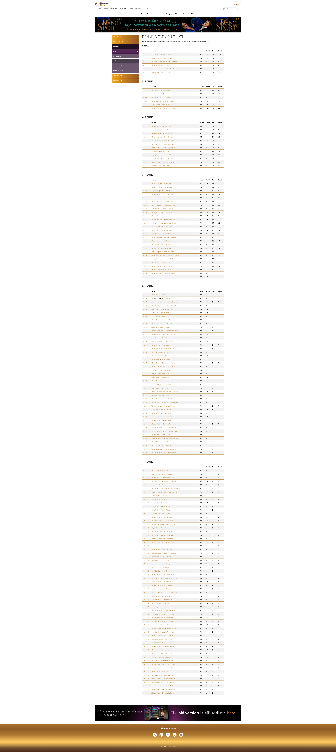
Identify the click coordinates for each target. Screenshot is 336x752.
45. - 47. (145, 255)
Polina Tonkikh (165, 528)
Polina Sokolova (167, 374)
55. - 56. (145, 305)
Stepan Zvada (155, 528)
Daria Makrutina (169, 542)
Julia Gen (164, 496)
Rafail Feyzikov (156, 234)
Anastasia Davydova (167, 377)
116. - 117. (146, 539)
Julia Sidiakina (166, 97)
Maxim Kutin (155, 650)
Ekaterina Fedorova (168, 693)
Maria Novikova (171, 524)
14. (144, 130)
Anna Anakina (165, 72)
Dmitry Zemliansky (157, 689)
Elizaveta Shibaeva (166, 183)
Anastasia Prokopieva (169, 481)
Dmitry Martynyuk (156, 449)
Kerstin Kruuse (168, 137)
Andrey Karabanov (157, 686)
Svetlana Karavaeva (169, 162)
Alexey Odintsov (156, 442)
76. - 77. (145, 381)
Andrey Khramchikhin (158, 302)
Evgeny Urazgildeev (157, 191)
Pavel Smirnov (155, 564)
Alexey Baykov (155, 295)
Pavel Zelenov (155, 625)
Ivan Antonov (155, 506)
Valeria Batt (165, 395)
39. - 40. (145, 234)
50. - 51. (145, 273)
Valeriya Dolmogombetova (170, 255)
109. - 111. (146, 513)
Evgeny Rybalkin (156, 682)
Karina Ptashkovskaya (170, 492)
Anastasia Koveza (166, 262)
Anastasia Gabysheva (170, 334)
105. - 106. (146, 499)
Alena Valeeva (167, 94)
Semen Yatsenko (156, 133)
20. (144, 151)
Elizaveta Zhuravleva (171, 438)
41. (144, 241)
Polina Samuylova (167, 564)
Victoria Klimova (167, 435)
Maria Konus (165, 388)
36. (144, 223)
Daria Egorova (166, 557)
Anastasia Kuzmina (172, 302)
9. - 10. (145, 97)
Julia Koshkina (164, 560)
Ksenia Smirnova (166, 503)
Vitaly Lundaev (156, 374)
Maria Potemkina (169, 144)
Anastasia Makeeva (170, 259)
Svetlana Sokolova (169, 366)
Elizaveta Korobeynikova (168, 223)
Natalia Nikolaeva (168, 539)
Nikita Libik (154, 657)
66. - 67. (145, 345)
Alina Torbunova (169, 273)
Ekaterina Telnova (167, 295)
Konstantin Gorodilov (157, 69)
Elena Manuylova (167, 126)
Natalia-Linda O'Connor (170, 392)
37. (144, 226)
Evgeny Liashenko (157, 639)
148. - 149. (146, 653)
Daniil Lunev (155, 158)
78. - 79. (145, 388)
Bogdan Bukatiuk (156, 492)
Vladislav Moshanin (157, 248)
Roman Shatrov (156, 108)
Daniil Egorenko (156, 338)
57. (144, 313)
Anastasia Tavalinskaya (170, 592)
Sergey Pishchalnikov (158, 485)
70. (144, 359)
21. (144, 155)
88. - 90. (145, 424)
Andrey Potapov (156, 585)
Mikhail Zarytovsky (157, 675)
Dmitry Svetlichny (156, 101)
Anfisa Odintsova (167, 442)
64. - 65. (145, 338)
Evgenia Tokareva (165, 510)
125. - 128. (146, 571)
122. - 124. (146, 560)
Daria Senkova (167, 607)
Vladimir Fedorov (156, 323)
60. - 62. (145, 323)
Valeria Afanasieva (170, 277)
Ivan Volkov (155, 370)
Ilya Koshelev (155, 513)
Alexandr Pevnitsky (157, 219)
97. (144, 470)
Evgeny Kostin (155, 496)
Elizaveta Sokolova (170, 356)
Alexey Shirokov (156, 399)
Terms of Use (165, 742)
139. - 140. (146, 621)
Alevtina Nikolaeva (167, 549)
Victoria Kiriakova (169, 406)
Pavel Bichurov (156, 130)
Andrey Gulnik (155, 298)
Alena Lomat (169, 194)
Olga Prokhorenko (167, 341)
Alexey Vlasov (155, 241)
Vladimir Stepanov (157, 542)
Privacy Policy (174, 742)
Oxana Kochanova (165, 316)
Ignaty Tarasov (156, 567)
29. (144, 198)
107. (144, 506)
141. (144, 628)
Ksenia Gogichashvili (170, 219)
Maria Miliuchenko (168, 338)
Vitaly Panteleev (156, 553)
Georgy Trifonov (156, 105)
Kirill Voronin (155, 90)
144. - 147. (146, 639)
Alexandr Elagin (156, 97)
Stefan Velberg (155, 230)
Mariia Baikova (165, 506)
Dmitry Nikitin (155, 270)
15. (144, 133)
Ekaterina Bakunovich (170, 578)
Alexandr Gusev (156, 693)
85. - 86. (145, 413)
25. (144, 183)
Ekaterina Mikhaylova (166, 309)
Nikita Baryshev (156, 643)
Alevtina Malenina (168, 201)
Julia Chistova (168, 639)
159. (144, 693)
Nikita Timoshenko (157, 226)
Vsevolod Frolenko (157, 578)
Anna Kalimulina (167, 600)
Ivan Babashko (156, 600)
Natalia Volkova (169, 621)
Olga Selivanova (168, 635)
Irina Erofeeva (165, 603)
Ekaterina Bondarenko (169, 553)
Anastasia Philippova (167, 632)
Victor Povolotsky (156, 334)
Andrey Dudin (155, 420)
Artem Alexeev (155, 413)
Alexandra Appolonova (169, 646)
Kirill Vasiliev (155, 661)
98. (144, 474)
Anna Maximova (166, 270)
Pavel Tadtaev (155, 503)
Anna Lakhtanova (169, 689)
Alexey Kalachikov (157, 445)
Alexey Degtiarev (156, 320)
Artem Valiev (155, 327)
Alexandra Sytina (167, 155)
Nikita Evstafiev (156, 140)
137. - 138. (146, 614)
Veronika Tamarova (166, 313)
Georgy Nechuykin (157, 259)
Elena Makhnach (167, 571)
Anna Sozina (168, 191)
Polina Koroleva (167, 585)
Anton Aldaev (155, 65)
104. (144, 496)
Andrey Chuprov (156, 646)
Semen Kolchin (156, 589)
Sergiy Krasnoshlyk (157, 205)
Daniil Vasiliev (155, 618)
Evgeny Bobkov (156, 395)
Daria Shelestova (168, 101)
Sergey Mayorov (156, 435)
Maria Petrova (168, 226)
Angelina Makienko (165, 409)
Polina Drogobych (166, 474)
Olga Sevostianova (166, 650)
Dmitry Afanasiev (156, 94)
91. (144, 435)
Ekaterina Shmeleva (167, 618)
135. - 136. (146, 607)
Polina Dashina (168, 521)
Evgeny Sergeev (156, 341)
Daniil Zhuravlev (156, 582)
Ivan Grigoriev (155, 614)
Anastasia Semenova (167, 614)
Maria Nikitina (164, 470)
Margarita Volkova (169, 686)
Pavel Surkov (155, 417)
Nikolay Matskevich (157, 427)
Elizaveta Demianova (167, 574)
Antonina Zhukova (165, 151)
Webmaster (181, 742)
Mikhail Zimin (155, 262)
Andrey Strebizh (156, 126)
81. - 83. (145, 399)
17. (144, 140)
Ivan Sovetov (155, 223)
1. (143, 54)
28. (144, 194)
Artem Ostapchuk (156, 366)
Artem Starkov (155, 212)
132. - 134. (146, 596)
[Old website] (168, 713)
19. (144, 148)
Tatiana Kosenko (165, 90)
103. (144, 492)
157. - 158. (146, 686)
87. (144, 420)
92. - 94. (145, 438)
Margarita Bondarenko (169, 198)
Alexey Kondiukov (156, 381)
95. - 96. (145, 449)
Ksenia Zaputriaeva (169, 148)
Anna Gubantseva (166, 244)
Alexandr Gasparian (157, 664)
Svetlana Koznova (166, 359)
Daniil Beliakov (156, 571)
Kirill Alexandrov (156, 305)
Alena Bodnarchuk (168, 399)
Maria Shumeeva (165, 370)
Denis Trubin (155, 470)
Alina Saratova (167, 517)
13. (144, 126)
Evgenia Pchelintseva (169, 682)
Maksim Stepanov (157, 137)
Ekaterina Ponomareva (168, 625)
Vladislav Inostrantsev (158, 62)
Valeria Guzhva (169, 352)
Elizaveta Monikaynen (169, 363)
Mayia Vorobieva (171, 485)
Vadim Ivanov (155, 603)
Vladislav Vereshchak (158, 524)
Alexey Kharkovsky (157, 352)
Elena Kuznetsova (170, 427)
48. (144, 266)
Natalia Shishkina (168, 582)
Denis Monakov (156, 557)
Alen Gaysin (155, 309)
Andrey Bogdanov (156, 348)
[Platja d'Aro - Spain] (168, 24)
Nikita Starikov (155, 499)
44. (144, 252)
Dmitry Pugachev (156, 58)
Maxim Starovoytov (157, 356)
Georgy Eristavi (156, 668)
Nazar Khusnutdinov (157, 438)
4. (143, 65)
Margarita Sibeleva (168, 643)
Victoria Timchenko (169, 679)
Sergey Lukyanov (156, 478)
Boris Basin (154, 313)
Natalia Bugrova (169, 531)
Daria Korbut (165, 345)
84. (144, 409)
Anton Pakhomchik (157, 237)
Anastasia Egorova (168, 384)
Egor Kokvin (155, 316)
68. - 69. (145, 352)
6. (143, 72)
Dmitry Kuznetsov (156, 635)
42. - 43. (145, 244)
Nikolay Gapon (156, 431)
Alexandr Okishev (156, 539)
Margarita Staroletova (168, 234)
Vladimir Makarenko (157, 653)
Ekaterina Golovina (167, 209)
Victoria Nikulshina (166, 158)
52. (144, 295)
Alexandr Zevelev (156, 148)
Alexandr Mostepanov (158, 628)
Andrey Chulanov (156, 517)
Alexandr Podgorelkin (158, 331)
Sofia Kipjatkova (167, 230)
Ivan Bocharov (155, 209)
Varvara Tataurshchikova (169, 431)
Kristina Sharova (166, 241)
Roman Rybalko (156, 166)
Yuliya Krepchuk (171, 69)
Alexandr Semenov (157, 531)
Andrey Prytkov (156, 198)
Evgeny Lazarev (156, 155)
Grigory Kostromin (157, 621)
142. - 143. (146, 632)
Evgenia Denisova (167, 266)
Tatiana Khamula (167, 668)
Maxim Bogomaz (156, 453)
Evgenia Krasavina (166, 420)
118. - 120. (146, 546)
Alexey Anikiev (155, 474)
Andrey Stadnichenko (157, 194)
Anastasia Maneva (167, 413)
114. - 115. (146, 531)
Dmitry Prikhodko (156, 187)
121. (144, 557)
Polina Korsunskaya (170, 449)
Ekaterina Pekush (169, 610)
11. (144, 105)
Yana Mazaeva (167, 166)
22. (144, 158)
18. (144, 144)
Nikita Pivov (155, 151)
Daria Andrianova (169, 252)
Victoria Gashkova (169, 381)
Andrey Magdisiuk (157, 252)
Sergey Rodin (155, 377)
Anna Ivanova (167, 187)
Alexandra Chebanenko (171, 402)
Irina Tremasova (168, 323)
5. (143, 69)
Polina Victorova (165, 327)
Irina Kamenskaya (168, 478)
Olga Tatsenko (169, 653)
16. (144, 137)
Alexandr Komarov (157, 610)
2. (143, 58)
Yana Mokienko (166, 298)
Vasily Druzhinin (156, 384)
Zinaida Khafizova (166, 417)
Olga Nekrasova (171, 628)
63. (144, 334)
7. (143, 90)
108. (144, 510)
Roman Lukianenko (157, 273)
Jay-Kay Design (172, 746)
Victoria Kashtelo (166, 216)
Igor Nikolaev (155, 388)
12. (144, 108)
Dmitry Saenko (155, 345)
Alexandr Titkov (156, 481)
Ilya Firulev (154, 409)
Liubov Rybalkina (166, 513)
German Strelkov (156, 592)
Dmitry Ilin (154, 671)
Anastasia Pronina (171, 546)
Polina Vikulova (163, 671)
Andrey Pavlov (155, 574)
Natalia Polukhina (166, 65)
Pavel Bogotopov (156, 607)
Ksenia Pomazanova (169, 453)
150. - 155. (146, 661)
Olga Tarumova (168, 445)
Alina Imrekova (167, 54)
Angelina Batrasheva (168, 140)
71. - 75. (145, 363)
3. (143, 62)
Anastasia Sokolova (172, 331)
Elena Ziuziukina (168, 58)
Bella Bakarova (167, 105)
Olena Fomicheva (169, 205)
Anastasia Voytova (165, 657)
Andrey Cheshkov (156, 392)
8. (143, 94)
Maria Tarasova (166, 499)
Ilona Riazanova (169, 675)
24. (144, 166)
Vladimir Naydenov (157, 406)
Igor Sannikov (155, 72)
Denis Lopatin (155, 244)
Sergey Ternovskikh (157, 277)
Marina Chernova (167, 130)
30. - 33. (145, 201)
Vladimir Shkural (156, 201)
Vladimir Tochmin (156, 521)
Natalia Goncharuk (170, 237)
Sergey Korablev (156, 266)
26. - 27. (145, 187)
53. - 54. (145, 298)
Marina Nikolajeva (171, 62)
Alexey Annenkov (156, 679)
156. (144, 682)
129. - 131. (146, 585)
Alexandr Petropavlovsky (159, 488)
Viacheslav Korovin (157, 144)
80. (144, 395)
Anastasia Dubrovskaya (170, 305)
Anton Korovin (155, 549)
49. (144, 270)
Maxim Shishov (156, 363)
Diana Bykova (169, 248)
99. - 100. (146, 478)
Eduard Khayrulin (156, 162)
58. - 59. (145, 316)
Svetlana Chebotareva (169, 108)
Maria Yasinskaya (167, 589)
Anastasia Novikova (169, 320)
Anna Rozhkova (168, 133)
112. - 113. (146, 524)
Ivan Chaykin (155, 632)
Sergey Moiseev (156, 596)
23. (144, 162)
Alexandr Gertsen (156, 424)
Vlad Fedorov (155, 535)
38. (144, 230)
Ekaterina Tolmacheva (168, 212)
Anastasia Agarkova (167, 535)
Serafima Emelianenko (167, 661)
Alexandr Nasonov (157, 402)
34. (144, 216)
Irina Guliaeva (166, 567)
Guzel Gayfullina (167, 596)
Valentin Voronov (156, 54)
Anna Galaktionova (174, 488)
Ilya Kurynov (155, 560)
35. (144, 219)
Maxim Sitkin (155, 216)
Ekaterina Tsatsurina (169, 424)
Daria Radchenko (169, 348)
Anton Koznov (155, 359)
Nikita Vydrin (155, 510)
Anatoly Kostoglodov (157, 546)
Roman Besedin (156, 255)
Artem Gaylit (155, 183)
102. (144, 488)
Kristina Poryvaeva (170, 664)
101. (144, 485)
